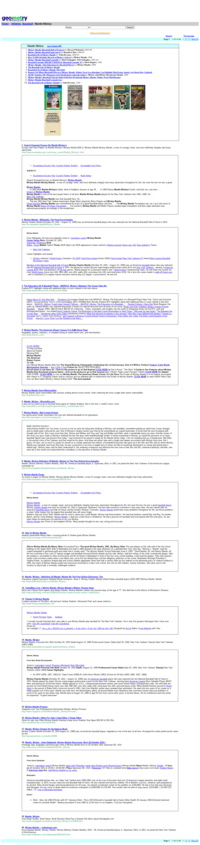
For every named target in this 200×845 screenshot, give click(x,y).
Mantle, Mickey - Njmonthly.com (39, 401)
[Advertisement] (100, 8)
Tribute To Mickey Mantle (37, 599)
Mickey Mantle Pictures (36, 707)
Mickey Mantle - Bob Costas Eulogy (41, 412)
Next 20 (195, 39)
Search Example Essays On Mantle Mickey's (45, 145)
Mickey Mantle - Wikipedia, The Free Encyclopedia (48, 220)
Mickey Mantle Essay (34, 474)
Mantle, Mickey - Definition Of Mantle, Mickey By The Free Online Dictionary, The (64, 577)
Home (5, 24)
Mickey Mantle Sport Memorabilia (40, 390)
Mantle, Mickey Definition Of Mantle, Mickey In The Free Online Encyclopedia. (61, 461)
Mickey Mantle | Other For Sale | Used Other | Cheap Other (53, 718)
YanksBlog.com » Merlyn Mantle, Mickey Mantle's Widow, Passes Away (59, 588)
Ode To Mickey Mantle (35, 533)
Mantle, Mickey (32, 640)
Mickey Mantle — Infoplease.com (41, 827)
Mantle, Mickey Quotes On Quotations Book (46, 729)
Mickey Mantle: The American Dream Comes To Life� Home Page (56, 330)
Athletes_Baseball (22, 24)
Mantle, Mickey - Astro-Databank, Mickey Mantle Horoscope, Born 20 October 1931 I (65, 742)
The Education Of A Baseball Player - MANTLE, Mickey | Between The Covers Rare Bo (65, 286)
